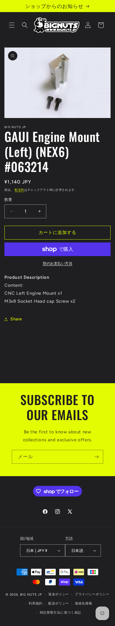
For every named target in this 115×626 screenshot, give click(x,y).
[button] (11, 25)
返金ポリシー (58, 594)
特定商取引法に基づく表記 (60, 612)
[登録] (96, 457)
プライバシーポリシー (92, 594)
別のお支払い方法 (57, 263)
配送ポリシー (58, 603)
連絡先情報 (83, 603)
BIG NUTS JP (31, 594)
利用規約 (35, 603)
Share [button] (16, 319)
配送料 (19, 190)
